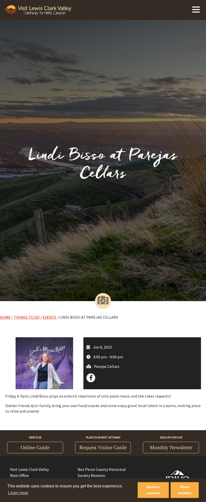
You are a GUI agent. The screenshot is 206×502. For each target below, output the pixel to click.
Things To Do (27, 317)
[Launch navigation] (196, 9)
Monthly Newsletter (171, 447)
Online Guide (35, 447)
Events (49, 317)
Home (5, 317)
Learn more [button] (18, 493)
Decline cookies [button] (153, 490)
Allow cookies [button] (184, 490)
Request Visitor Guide (103, 447)
